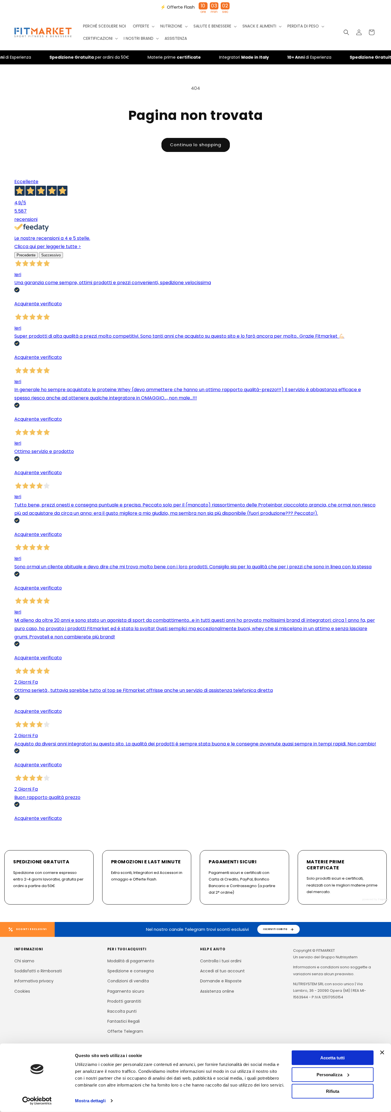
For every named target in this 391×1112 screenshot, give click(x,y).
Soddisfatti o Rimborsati (38, 971)
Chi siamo (24, 961)
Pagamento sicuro (125, 991)
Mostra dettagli (90, 1100)
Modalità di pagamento (130, 961)
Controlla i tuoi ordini (220, 961)
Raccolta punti (122, 1011)
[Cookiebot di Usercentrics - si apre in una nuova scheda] (37, 1101)
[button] (143, 26)
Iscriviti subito (275, 929)
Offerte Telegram (125, 1031)
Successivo (51, 255)
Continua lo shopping (195, 145)
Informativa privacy (34, 981)
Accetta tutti (332, 1057)
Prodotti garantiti (124, 1001)
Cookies (22, 991)
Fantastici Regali (123, 1021)
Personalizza (329, 1074)
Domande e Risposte (221, 981)
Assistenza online (217, 991)
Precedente (26, 255)
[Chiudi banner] (382, 1052)
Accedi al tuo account (222, 971)
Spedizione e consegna (130, 971)
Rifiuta (332, 1091)
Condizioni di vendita (128, 981)
